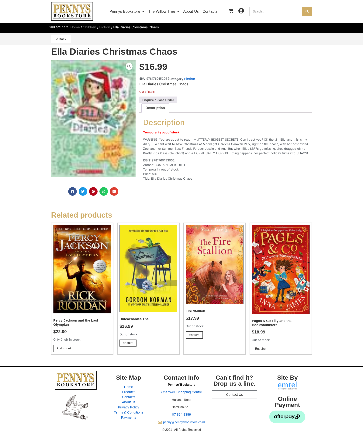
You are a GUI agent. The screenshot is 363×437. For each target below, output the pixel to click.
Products (128, 392)
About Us (191, 11)
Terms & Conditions (128, 412)
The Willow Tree (161, 11)
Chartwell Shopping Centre (181, 392)
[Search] (307, 11)
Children (89, 27)
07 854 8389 (181, 414)
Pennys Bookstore (124, 11)
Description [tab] (155, 108)
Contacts (209, 11)
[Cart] (231, 11)
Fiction (104, 27)
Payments (128, 417)
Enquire (128, 342)
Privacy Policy (128, 407)
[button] (61, 39)
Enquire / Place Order (158, 100)
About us (128, 402)
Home (75, 27)
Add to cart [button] (64, 348)
